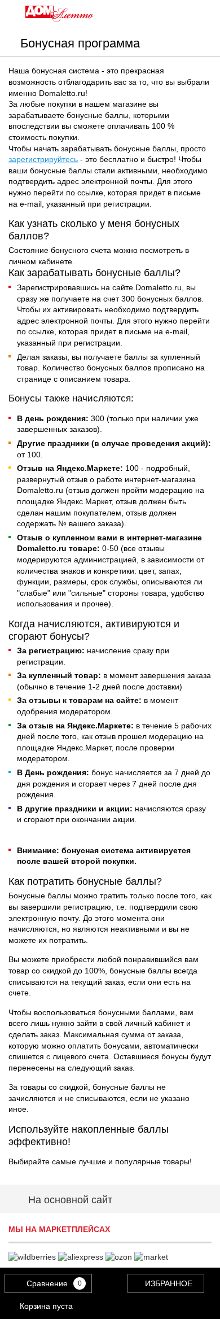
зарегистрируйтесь (43, 159)
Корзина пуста (46, 1306)
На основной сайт (70, 1200)
